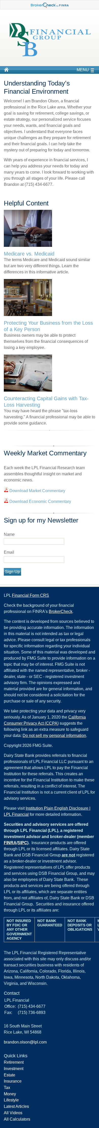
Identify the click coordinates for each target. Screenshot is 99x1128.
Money (10, 1094)
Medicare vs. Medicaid (29, 254)
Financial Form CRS (30, 595)
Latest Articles (16, 1106)
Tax (7, 1087)
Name (9, 534)
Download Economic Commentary (39, 501)
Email (9, 552)
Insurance (13, 1081)
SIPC (22, 843)
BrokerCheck (60, 611)
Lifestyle (11, 1100)
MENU (83, 70)
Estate (9, 1075)
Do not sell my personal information (54, 735)
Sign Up (12, 571)
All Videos (13, 1113)
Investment (13, 1068)
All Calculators (17, 1119)
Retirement (14, 1062)
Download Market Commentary (36, 491)
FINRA (10, 843)
